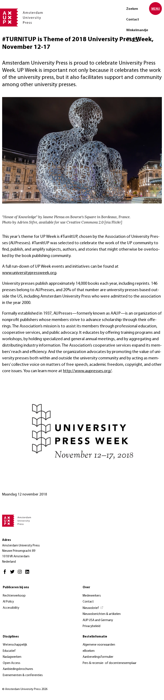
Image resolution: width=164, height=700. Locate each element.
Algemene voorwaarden (99, 644)
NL (135, 39)
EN (129, 39)
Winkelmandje (137, 30)
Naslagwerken (12, 657)
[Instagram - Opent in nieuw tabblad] (21, 573)
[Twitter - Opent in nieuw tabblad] (13, 573)
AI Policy (8, 601)
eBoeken (89, 651)
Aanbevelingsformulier (98, 657)
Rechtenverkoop (14, 595)
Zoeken (132, 9)
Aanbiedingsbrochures (18, 669)
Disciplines (11, 636)
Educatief (9, 651)
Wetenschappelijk (15, 644)
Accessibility (11, 608)
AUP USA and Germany (98, 620)
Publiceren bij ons (16, 587)
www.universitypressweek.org (29, 273)
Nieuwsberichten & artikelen (102, 614)
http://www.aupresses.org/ (87, 371)
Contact (132, 19)
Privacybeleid (91, 626)
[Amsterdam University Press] (21, 18)
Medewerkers (92, 595)
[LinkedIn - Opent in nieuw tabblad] (28, 573)
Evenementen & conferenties (23, 675)
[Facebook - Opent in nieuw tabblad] (6, 573)
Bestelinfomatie (95, 636)
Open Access (11, 663)
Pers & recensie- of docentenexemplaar (109, 663)
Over (86, 587)
